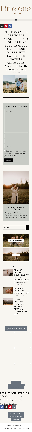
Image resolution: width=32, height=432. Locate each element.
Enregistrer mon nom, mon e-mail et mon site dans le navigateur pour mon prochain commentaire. (15, 153)
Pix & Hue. (17, 430)
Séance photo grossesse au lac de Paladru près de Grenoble (21, 276)
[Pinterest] (6, 26)
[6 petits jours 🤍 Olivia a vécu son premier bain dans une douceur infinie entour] (8, 370)
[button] (16, 20)
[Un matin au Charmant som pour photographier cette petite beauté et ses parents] (8, 339)
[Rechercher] (27, 227)
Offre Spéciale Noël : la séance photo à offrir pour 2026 (20, 306)
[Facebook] (10, 26)
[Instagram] (2, 26)
